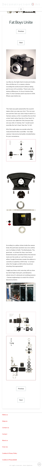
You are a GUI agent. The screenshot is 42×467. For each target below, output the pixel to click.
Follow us (5, 414)
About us (5, 440)
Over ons (5, 447)
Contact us (5, 427)
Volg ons (4, 421)
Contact (4, 434)
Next (21, 42)
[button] (21, 9)
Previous (21, 31)
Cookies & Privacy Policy (9, 453)
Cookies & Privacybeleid (9, 460)
